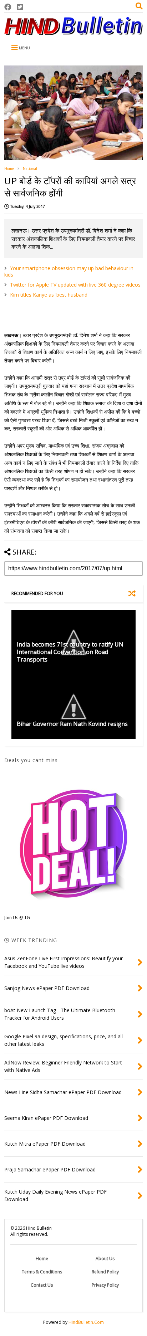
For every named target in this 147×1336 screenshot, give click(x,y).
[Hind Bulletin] (73, 31)
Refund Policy (105, 1272)
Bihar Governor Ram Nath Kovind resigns (72, 724)
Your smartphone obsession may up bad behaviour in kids (68, 271)
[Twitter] (20, 7)
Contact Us (42, 1285)
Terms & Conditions (42, 1272)
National (30, 168)
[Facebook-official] (7, 7)
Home (9, 168)
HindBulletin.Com (86, 1322)
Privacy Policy (105, 1285)
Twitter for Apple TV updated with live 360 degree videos (75, 284)
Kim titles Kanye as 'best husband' (49, 294)
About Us (105, 1258)
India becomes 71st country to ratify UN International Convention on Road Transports (70, 651)
